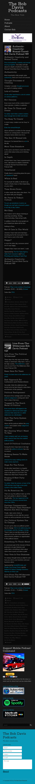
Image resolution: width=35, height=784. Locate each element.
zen (26, 141)
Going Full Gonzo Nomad (19, 316)
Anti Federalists (7, 607)
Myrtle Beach (7, 325)
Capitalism (6, 610)
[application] (17, 283)
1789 (8, 603)
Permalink (9, 336)
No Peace (13, 325)
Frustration (16, 313)
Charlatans (15, 610)
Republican (7, 630)
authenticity (7, 77)
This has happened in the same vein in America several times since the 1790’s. (16, 500)
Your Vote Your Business (9, 640)
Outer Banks (7, 329)
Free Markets (15, 612)
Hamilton (15, 614)
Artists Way (6, 306)
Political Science (23, 626)
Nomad (17, 325)
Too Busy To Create (17, 332)
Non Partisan (15, 623)
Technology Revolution (20, 633)
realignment (25, 425)
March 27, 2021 (19, 297)
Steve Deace (12, 633)
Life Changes (7, 320)
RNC (27, 630)
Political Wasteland (14, 628)
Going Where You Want (9, 318)
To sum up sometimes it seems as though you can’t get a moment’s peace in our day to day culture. (16, 205)
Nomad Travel (13, 327)
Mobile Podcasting (8, 322)
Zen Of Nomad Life (25, 334)
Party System (7, 626)
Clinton (20, 610)
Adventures (6, 304)
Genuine (6, 316)
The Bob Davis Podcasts (17, 7)
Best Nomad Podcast (23, 306)
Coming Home (7, 309)
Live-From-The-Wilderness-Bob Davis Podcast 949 (17, 347)
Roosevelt (6, 633)
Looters (14, 619)
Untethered (6, 334)
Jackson (6, 617)
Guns (11, 614)
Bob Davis (9, 297)
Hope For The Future (23, 614)
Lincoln (10, 619)
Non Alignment (7, 623)
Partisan (27, 623)
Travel (23, 332)
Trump (18, 635)
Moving (26, 322)
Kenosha (19, 617)
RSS (13, 292)
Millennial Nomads (23, 320)
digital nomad (18, 311)
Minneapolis (11, 621)
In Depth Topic (21, 318)
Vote (11, 637)
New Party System (19, 621)
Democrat (25, 610)
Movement (21, 322)
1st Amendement (10, 302)
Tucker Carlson (24, 635)
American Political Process (22, 605)
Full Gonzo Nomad (24, 313)
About (7, 26)
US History (6, 637)
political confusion (17, 449)
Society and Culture (14, 329)
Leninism (6, 619)
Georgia (10, 316)
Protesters (21, 628)
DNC (5, 612)
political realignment (10, 398)
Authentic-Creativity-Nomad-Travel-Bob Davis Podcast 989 (16, 50)
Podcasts (8, 23)
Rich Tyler (23, 630)
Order (23, 623)
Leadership (24, 617)
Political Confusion (15, 626)
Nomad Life (7, 327)
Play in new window (16, 287)
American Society (22, 304)
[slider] (27, 283)
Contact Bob (9, 29)
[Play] (7, 283)
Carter (11, 610)
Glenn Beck (21, 612)
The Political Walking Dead (10, 635)
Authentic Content (14, 306)
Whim (18, 334)
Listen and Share (14, 320)
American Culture (14, 304)
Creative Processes (15, 309)
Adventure (17, 302)
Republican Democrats (15, 630)
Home (7, 20)
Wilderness (18, 637)
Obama (19, 623)
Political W (6, 628)
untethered (9, 175)
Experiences (7, 313)
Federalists (9, 612)
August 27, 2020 (19, 598)
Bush (23, 607)
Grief (16, 318)
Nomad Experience (23, 325)
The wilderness (20, 364)
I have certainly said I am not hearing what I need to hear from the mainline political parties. (16, 438)
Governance (7, 614)
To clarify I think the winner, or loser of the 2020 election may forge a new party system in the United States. (17, 485)
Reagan (25, 628)
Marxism (6, 621)
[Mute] (23, 283)
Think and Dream (8, 332)
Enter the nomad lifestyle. (12, 127)
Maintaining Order (21, 619)
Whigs (13, 637)
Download (27, 287)
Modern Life (16, 322)
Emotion (24, 311)
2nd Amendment (21, 603)
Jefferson (11, 617)
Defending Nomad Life (9, 311)
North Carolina (20, 327)
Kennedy (15, 617)
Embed (25, 289)
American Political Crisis (9, 605)
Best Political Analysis (17, 607)
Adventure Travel (24, 302)
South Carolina (23, 329)
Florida (12, 313)
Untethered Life (13, 334)
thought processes (23, 86)
